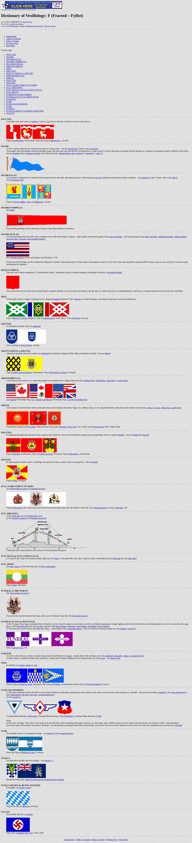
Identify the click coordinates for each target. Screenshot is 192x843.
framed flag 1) (73, 149)
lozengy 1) (48, 760)
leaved (145, 435)
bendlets (56, 299)
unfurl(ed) (109, 656)
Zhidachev (39, 202)
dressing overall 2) (19, 518)
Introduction (11, 36)
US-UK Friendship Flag (77, 400)
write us (47, 26)
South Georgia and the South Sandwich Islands (44, 779)
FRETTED (11, 71)
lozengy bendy (25, 788)
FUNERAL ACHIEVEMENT (19, 94)
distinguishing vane (67, 153)
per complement (48, 566)
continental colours (165, 237)
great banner (82, 626)
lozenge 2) (51, 733)
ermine (22, 665)
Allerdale (119, 508)
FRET (8, 69)
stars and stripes (115, 237)
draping (123, 629)
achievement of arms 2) (19, 593)
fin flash (25, 695)
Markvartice (56, 140)
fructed (95, 462)
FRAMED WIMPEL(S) (16, 62)
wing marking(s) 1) (179, 692)
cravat (157, 408)
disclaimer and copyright (34, 26)
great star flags (12, 239)
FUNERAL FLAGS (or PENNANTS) (22, 97)
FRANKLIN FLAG (14, 64)
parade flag (175, 408)
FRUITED (10, 83)
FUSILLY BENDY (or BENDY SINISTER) (25, 111)
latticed (107, 353)
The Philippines (67, 716)
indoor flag (165, 408)
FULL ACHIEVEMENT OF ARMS (21, 85)
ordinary (34, 121)
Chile (99, 716)
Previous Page (12, 43)
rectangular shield (114, 272)
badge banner (60, 626)
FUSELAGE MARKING (17, 104)
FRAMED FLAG (13, 59)
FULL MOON (12, 92)
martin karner (27, 22)
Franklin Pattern (17, 257)
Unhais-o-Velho (25, 684)
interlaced (36, 326)
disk (11, 566)
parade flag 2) (137, 656)
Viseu (15, 480)
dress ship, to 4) (35, 516)
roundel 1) (162, 692)
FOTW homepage (12, 26)
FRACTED (11, 55)
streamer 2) (90, 153)
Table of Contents (13, 39)
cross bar (93, 149)
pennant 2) (80, 153)
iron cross (33, 695)
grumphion (92, 626)
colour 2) (150, 408)
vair (35, 665)
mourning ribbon (75, 629)
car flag (40, 626)
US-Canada (11, 400)
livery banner (103, 626)
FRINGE (10, 78)
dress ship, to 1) (18, 516)
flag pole (132, 558)
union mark (122, 380)
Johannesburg (48, 318)
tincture (121, 435)
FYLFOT (10, 113)
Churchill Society (100, 508)
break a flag (115, 658)
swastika (29, 814)
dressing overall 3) (38, 518)
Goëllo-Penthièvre (93, 684)
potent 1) (29, 665)
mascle (77, 299)
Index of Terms (12, 41)
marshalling (100, 380)
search (22, 26)
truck (57, 558)
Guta (28, 202)
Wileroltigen (74, 454)
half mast (116, 558)
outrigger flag (17, 180)
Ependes (16, 454)
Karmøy (77, 318)
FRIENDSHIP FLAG (15, 76)
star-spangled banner (36, 239)
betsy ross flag (151, 237)
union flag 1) (111, 380)
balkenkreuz (16, 695)
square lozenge (66, 733)
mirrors (53, 26)
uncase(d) (118, 656)
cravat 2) (131, 629)
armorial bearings (38, 489)
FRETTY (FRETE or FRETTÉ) (19, 73)
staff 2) (174, 178)
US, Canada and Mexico (41, 400)
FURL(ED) (11, 99)
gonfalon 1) (146, 178)
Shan (15, 585)
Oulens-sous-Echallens (22, 372)
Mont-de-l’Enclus (20, 318)
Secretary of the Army (68, 427)
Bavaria (25, 806)
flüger (12, 210)
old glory (23, 239)
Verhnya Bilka (19, 202)
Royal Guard (98, 427)
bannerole (71, 626)
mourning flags (22, 626)
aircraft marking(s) (46, 695)
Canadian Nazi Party (24, 833)
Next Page (10, 46)
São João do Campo (58, 372)
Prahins (57, 684)
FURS (9, 102)
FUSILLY (10, 109)
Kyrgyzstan (31, 427)
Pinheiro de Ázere (45, 454)
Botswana (33, 716)
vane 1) (99, 153)
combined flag (89, 380)
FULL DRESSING (14, 87)
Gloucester (17, 508)
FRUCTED (11, 80)
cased (69, 656)
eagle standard (180, 237)
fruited (135, 435)
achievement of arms (18, 489)
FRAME (10, 57)
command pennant (32, 153)
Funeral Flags (17, 648)
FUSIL (9, 106)
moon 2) (17, 566)
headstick (16, 153)
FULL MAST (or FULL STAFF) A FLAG (24, 90)
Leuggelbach (18, 140)
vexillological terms (16, 24)
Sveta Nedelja (26, 345)
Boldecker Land (28, 752)
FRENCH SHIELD (14, 66)
